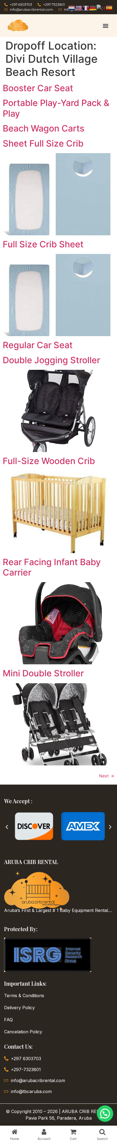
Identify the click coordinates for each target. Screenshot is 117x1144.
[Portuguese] (101, 7)
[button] (105, 25)
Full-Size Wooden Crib (49, 461)
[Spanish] (109, 7)
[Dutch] (71, 7)
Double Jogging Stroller (51, 360)
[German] (93, 7)
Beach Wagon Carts (43, 128)
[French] (86, 7)
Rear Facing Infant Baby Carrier (52, 567)
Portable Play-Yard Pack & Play (56, 108)
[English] (78, 7)
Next (106, 776)
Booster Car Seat (38, 88)
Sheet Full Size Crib (43, 143)
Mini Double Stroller (43, 673)
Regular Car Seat (38, 345)
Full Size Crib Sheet (43, 244)
